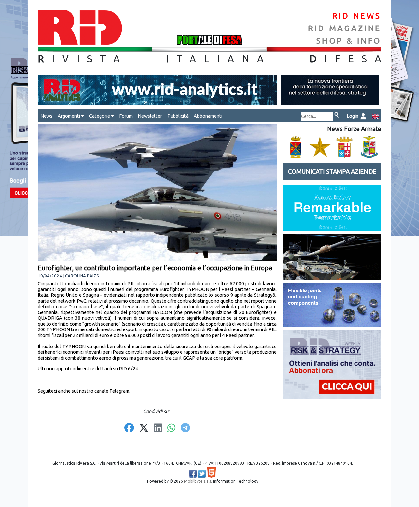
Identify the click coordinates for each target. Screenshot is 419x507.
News (46, 116)
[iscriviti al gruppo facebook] (193, 474)
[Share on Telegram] (185, 428)
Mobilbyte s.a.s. (198, 481)
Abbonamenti (208, 116)
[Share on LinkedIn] (158, 428)
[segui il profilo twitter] (202, 474)
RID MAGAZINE (344, 28)
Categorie (100, 116)
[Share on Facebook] (129, 428)
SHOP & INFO (348, 40)
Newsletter (150, 116)
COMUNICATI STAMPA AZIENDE (332, 171)
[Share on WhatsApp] (171, 428)
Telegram (119, 391)
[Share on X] (144, 428)
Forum (126, 116)
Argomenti (69, 116)
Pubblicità (178, 116)
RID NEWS (356, 15)
